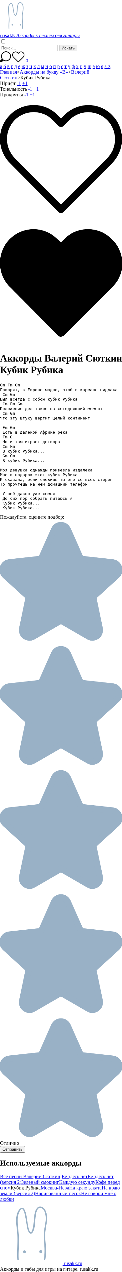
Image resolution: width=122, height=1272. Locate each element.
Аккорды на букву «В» (44, 72)
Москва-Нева (55, 1187)
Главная (8, 72)
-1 (19, 83)
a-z (107, 66)
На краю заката (85, 1187)
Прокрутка (11, 94)
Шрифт (8, 83)
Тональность (13, 89)
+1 (25, 83)
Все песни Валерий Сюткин (30, 1176)
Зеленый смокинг (40, 1182)
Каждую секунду (77, 1182)
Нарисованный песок (58, 1193)
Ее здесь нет (75, 1176)
